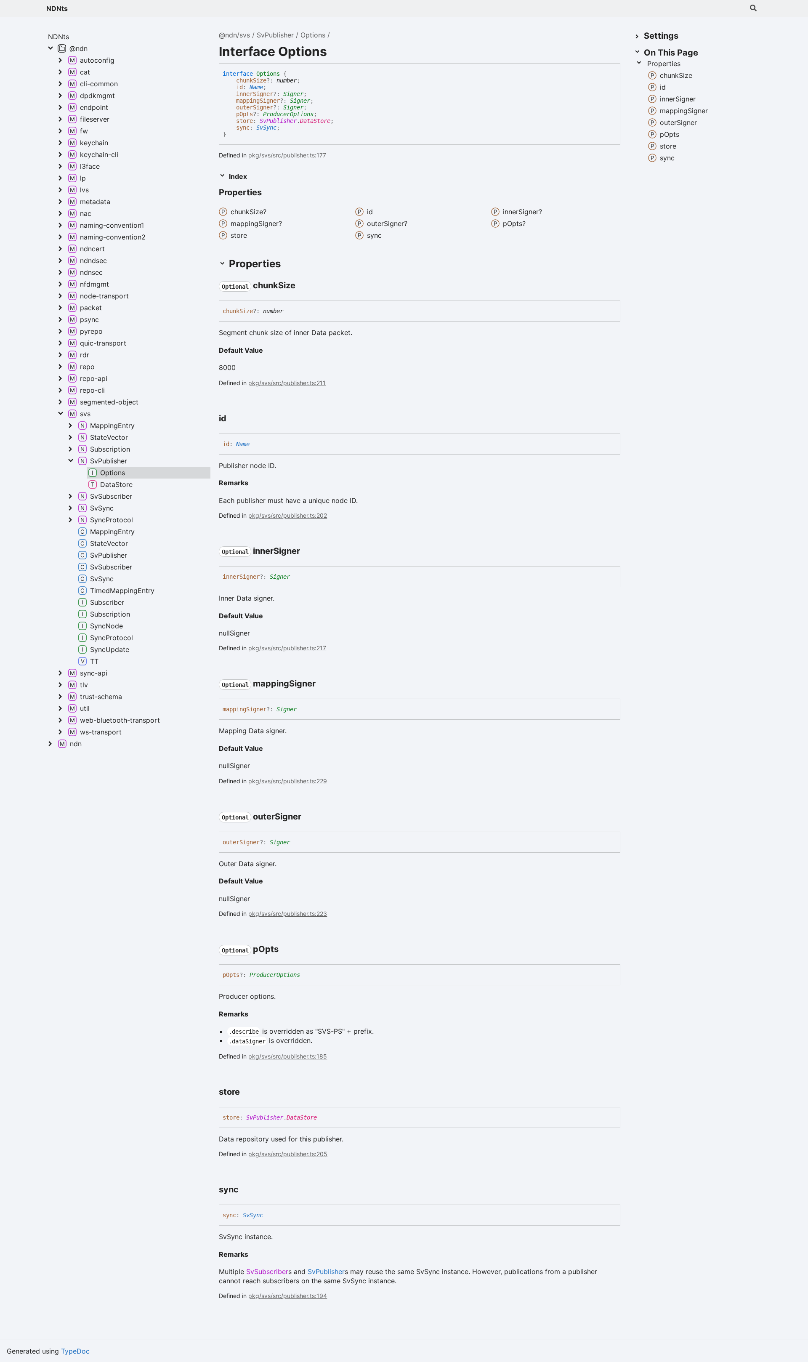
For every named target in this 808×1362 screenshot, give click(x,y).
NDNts (57, 8)
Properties (663, 63)
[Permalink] (269, 193)
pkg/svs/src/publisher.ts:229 (287, 781)
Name (256, 87)
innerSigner (254, 93)
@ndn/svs (234, 35)
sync (243, 127)
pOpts (244, 114)
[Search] (753, 8)
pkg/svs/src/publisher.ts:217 (287, 648)
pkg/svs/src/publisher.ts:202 (287, 515)
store (244, 120)
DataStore (315, 120)
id (239, 87)
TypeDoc (75, 1351)
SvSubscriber (267, 1271)
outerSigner (254, 107)
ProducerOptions (288, 114)
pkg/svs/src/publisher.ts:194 (287, 1295)
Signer (293, 93)
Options (312, 35)
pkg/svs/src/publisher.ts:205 (287, 1153)
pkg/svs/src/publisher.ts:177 (287, 155)
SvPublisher (275, 35)
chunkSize (251, 80)
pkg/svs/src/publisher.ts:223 (287, 913)
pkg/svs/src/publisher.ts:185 (287, 1056)
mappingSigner (258, 100)
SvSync (266, 127)
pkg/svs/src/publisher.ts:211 (287, 382)
